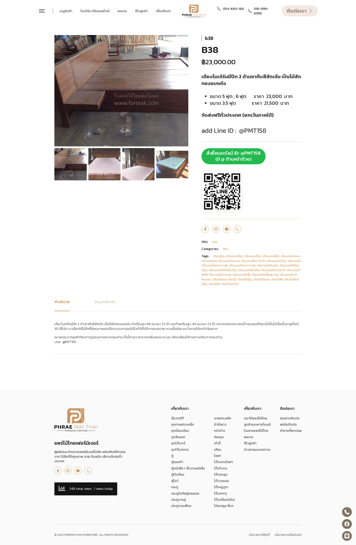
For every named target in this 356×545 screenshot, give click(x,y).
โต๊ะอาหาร (220, 493)
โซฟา (217, 455)
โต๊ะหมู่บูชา (221, 487)
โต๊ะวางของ (221, 480)
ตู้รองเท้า (177, 462)
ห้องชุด (219, 437)
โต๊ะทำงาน (220, 468)
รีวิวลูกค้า (141, 11)
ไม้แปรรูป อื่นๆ (223, 505)
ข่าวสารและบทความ (257, 449)
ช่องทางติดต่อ (289, 418)
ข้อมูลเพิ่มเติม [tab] (105, 302)
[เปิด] (42, 11)
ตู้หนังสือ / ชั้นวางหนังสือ (188, 468)
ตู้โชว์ (174, 480)
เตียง (217, 449)
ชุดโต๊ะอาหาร (180, 449)
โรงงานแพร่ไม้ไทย (256, 430)
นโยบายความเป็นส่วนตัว (288, 535)
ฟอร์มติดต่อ (288, 424)
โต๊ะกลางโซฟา (223, 462)
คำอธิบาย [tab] (62, 302)
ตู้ (172, 455)
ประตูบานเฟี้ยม (181, 505)
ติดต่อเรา (297, 10)
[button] (182, 40)
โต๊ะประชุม (220, 474)
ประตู (174, 487)
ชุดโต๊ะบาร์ (178, 443)
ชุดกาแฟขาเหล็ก (182, 424)
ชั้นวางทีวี (177, 418)
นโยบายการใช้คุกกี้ (259, 535)
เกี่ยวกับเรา (163, 11)
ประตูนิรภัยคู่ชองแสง (185, 493)
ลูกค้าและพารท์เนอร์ (257, 424)
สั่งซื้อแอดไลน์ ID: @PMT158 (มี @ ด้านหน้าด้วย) (233, 156)
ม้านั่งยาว (220, 424)
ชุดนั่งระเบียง (180, 430)
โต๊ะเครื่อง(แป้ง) (224, 499)
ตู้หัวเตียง (177, 474)
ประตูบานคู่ (178, 499)
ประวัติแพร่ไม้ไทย (255, 418)
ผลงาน (122, 11)
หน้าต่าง (219, 430)
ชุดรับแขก (178, 437)
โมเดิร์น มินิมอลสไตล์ (95, 11)
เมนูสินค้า (66, 11)
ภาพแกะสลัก (222, 418)
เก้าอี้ (217, 443)
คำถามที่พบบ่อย (291, 430)
